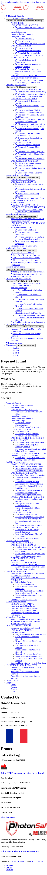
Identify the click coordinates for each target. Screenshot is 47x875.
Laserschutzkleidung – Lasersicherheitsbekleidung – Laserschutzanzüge (22, 418)
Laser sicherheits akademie (16, 571)
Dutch (13, 691)
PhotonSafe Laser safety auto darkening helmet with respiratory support (30, 450)
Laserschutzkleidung (23, 423)
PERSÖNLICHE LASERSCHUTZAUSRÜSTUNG (24, 408)
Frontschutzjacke (21, 425)
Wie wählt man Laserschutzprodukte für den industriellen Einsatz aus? (27, 574)
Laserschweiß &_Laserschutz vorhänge (30, 475)
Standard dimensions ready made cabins (30, 547)
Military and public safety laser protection (26, 619)
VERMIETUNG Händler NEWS (18, 626)
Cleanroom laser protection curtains (28, 495)
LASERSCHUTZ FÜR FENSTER (24, 527)
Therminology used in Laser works (24, 600)
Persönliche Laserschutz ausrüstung (19, 405)
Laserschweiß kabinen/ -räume (17, 541)
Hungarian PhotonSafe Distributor (28, 654)
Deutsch (14, 689)
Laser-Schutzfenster (22, 532)
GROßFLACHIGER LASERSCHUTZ (26, 464)
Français (14, 687)
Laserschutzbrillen (22, 431)
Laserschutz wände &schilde (26, 514)
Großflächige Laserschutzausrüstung (29, 466)
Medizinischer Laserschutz (16, 602)
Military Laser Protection (15, 617)
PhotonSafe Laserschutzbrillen (27, 434)
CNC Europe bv (36, 861)
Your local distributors (19, 632)
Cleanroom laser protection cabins (28, 556)
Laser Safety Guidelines (24, 584)
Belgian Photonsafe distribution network (30, 634)
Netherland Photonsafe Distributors (28, 656)
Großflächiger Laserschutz (16, 462)
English (13, 685)
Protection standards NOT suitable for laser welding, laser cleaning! (29, 592)
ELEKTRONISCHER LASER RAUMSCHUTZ (23, 559)
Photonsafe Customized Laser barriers (29, 517)
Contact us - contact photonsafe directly (26, 628)
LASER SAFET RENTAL (21, 630)
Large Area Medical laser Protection (24, 606)
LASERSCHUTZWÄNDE (21, 512)
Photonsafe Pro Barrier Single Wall (28, 519)
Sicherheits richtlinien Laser (21, 582)
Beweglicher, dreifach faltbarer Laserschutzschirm (27, 504)
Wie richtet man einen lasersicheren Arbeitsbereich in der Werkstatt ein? (29, 470)
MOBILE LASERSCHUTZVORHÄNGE (27, 497)
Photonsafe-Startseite (14, 403)
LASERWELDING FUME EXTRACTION (28, 565)
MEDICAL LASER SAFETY (22, 604)
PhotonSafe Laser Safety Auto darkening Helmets (26, 446)
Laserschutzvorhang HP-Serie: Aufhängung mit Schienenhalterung (29, 483)
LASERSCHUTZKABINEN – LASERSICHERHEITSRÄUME (24, 544)
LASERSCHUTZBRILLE (21, 429)
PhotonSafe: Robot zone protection (28, 525)
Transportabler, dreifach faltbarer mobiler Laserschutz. (27, 509)
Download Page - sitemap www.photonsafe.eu (28, 663)
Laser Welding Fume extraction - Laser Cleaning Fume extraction (30, 459)
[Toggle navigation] (2, 12)
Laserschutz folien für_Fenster (26, 530)
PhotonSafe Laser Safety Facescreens (29, 442)
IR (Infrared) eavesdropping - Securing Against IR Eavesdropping (25, 622)
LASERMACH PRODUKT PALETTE (21, 665)
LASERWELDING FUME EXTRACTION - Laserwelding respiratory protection (28, 454)
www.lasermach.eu (19, 861)
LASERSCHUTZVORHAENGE (24, 473)
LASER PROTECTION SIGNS (23, 562)
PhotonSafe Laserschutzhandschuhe (29, 427)
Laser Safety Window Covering (27, 538)
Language (9, 683)
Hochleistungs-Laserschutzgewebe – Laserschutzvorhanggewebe (29, 491)
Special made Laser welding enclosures (30, 554)
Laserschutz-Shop (12, 680)
